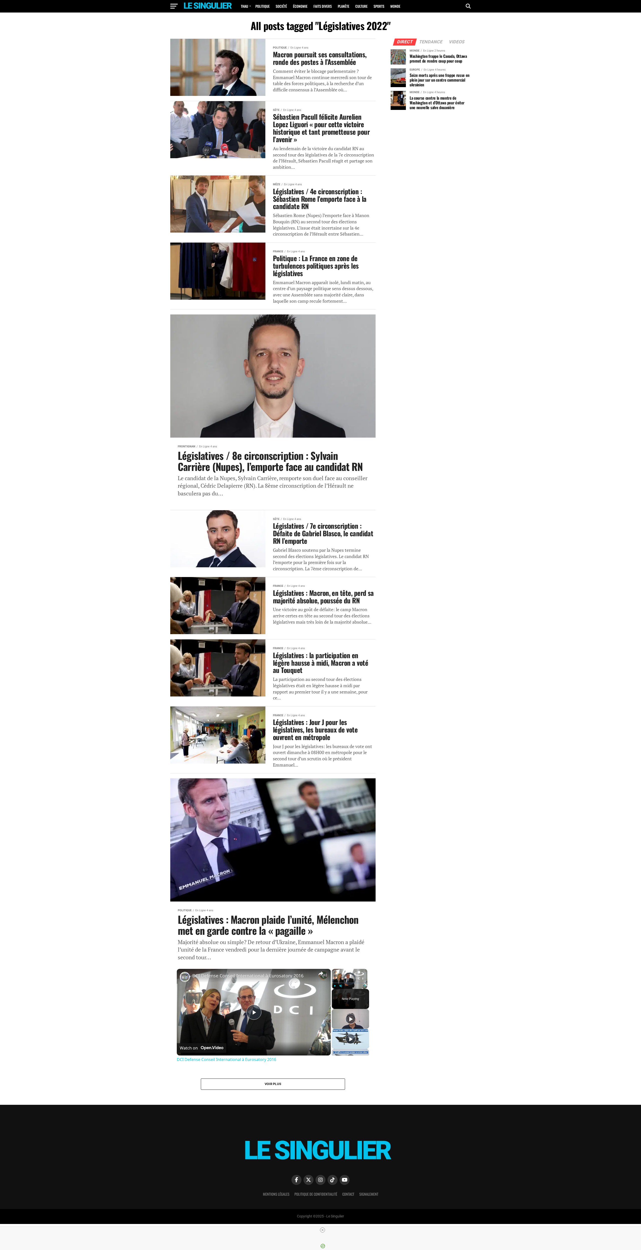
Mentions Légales (276, 1194)
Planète (343, 6)
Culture (361, 6)
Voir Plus (273, 1084)
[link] (185, 977)
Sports (379, 6)
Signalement (368, 1194)
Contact (348, 1194)
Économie (300, 6)
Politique (262, 6)
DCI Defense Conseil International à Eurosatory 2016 (247, 975)
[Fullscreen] (364, 986)
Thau (244, 6)
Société (281, 6)
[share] (320, 973)
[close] (322, 1229)
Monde (395, 6)
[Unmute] (341, 986)
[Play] (335, 986)
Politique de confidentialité (315, 1194)
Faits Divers (322, 6)
